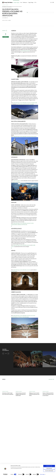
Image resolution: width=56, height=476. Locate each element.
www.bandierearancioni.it (25, 50)
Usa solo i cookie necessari (49, 470)
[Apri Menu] (53, 2)
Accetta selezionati (49, 468)
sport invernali (19, 104)
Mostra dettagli (42, 474)
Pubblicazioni (25, 2)
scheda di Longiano (16, 180)
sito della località (34, 102)
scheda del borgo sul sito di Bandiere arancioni (21, 102)
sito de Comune (33, 136)
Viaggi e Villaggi (30, 2)
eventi (23, 104)
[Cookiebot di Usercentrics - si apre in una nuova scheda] (5, 474)
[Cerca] (51, 2)
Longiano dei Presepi (16, 182)
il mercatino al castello (30, 104)
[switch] (23, 474)
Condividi (3, 30)
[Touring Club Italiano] (7, 2)
